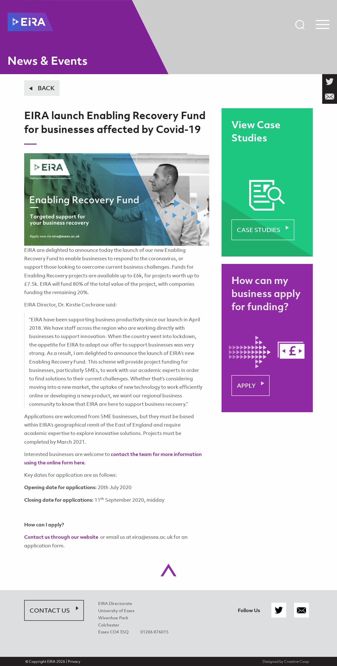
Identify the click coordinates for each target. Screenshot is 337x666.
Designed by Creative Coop (285, 661)
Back (46, 88)
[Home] (30, 22)
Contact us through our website (61, 537)
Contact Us (50, 610)
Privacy (74, 661)
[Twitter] (278, 610)
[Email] (301, 610)
